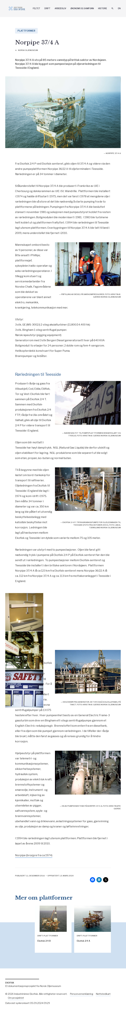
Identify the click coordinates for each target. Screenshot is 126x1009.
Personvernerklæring (81, 993)
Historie (102, 8)
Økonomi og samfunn (82, 8)
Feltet (36, 8)
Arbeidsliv (60, 8)
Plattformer (26, 30)
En (119, 8)
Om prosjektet (16, 997)
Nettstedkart (103, 993)
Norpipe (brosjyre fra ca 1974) (33, 855)
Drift (47, 8)
